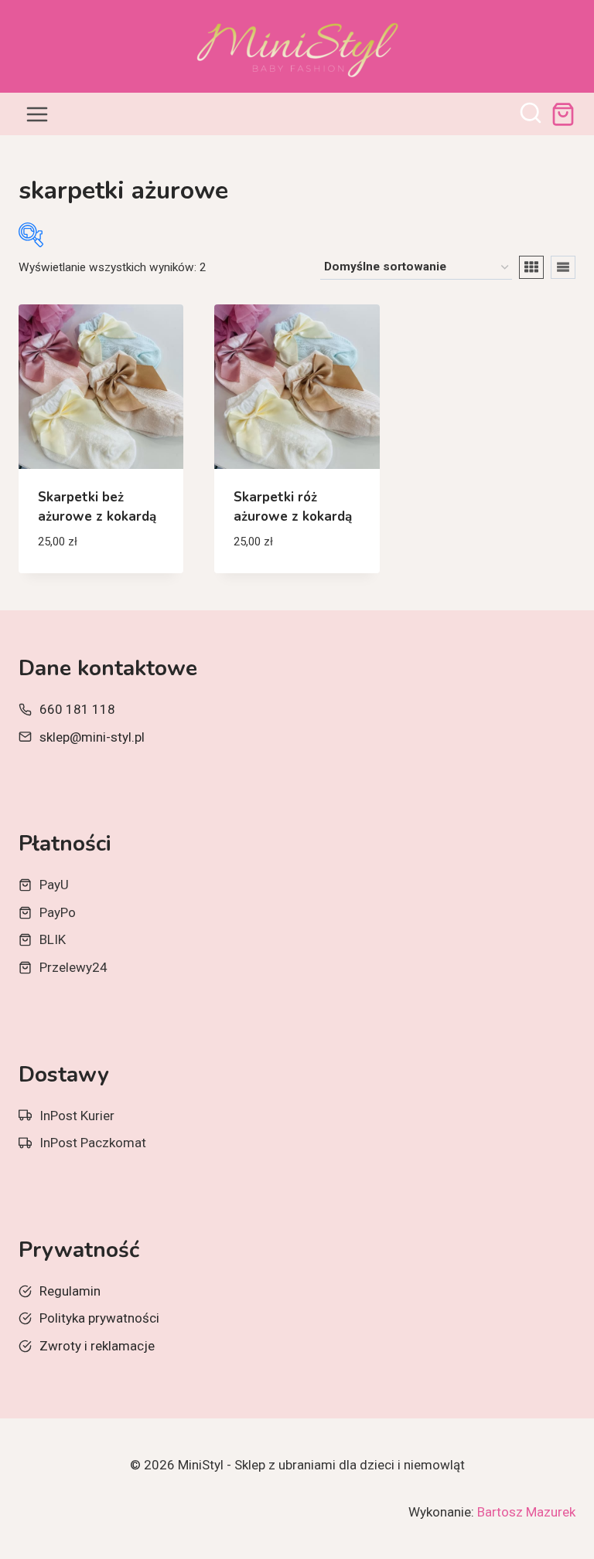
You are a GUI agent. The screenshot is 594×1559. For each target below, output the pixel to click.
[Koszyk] (563, 114)
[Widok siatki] (531, 267)
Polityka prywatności (99, 1318)
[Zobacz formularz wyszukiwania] (530, 114)
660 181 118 (77, 709)
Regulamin (70, 1291)
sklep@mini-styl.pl (92, 737)
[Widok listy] (563, 267)
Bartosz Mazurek (526, 1512)
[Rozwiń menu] (37, 114)
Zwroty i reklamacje (97, 1346)
